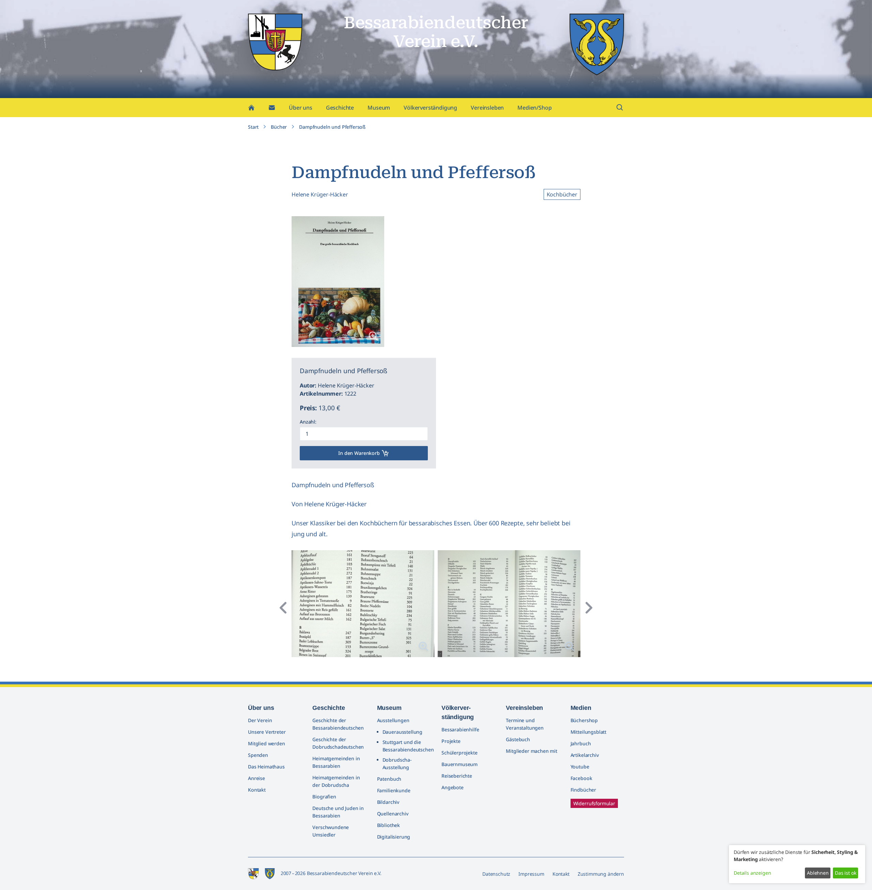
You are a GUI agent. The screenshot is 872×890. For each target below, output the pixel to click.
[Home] (251, 107)
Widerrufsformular (594, 803)
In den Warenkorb (358, 453)
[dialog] (797, 864)
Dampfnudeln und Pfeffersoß (332, 127)
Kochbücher (562, 194)
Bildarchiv (388, 802)
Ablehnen (818, 873)
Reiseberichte (456, 776)
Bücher (279, 127)
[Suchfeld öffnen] (620, 107)
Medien (581, 707)
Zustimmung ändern (601, 874)
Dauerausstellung (402, 732)
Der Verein (260, 720)
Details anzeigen (752, 873)
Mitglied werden (266, 743)
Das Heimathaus (266, 766)
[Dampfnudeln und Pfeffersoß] (373, 336)
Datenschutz (496, 874)
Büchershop (584, 720)
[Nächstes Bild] (588, 608)
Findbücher (583, 789)
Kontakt (257, 789)
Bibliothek (388, 825)
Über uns (300, 107)
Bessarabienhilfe (460, 729)
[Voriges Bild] (283, 608)
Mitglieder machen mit (531, 751)
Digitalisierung (393, 836)
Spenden (258, 755)
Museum (379, 107)
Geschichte (340, 107)
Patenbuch (389, 779)
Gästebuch (518, 739)
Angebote (452, 787)
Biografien (324, 796)
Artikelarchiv (585, 755)
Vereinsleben (487, 107)
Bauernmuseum (459, 764)
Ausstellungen (393, 720)
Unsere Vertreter (266, 732)
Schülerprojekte (459, 752)
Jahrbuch (581, 743)
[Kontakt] (272, 107)
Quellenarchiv (392, 813)
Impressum (531, 874)
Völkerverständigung (430, 107)
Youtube (580, 766)
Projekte (451, 741)
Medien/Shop (534, 107)
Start (253, 127)
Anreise (256, 778)
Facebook (581, 778)
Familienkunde (393, 790)
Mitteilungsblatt (588, 732)
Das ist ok (845, 873)
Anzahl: (308, 421)
